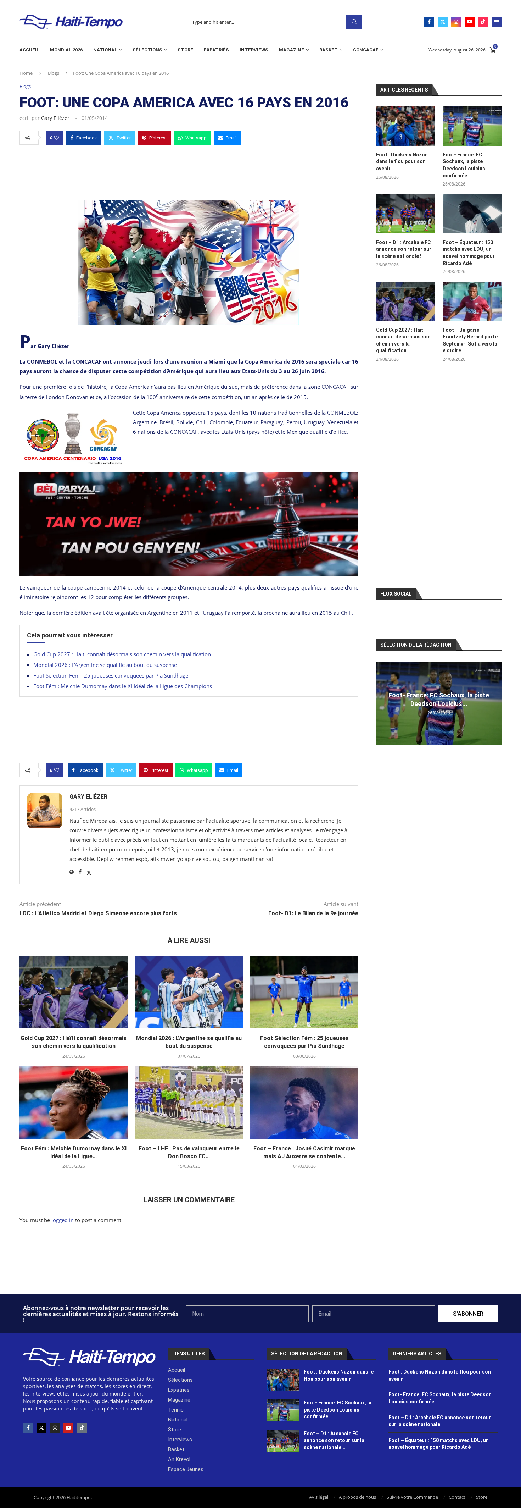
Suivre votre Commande (412, 1497)
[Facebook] (429, 22)
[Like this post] (56, 138)
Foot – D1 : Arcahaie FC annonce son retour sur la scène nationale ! (403, 249)
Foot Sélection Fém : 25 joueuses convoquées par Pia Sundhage (110, 675)
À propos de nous (357, 1497)
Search (354, 22)
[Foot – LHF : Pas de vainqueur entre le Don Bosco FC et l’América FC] (189, 1102)
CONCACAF (366, 50)
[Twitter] (443, 22)
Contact (457, 1497)
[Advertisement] (188, 170)
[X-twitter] (41, 1428)
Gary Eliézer (55, 118)
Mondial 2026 (66, 50)
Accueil (29, 50)
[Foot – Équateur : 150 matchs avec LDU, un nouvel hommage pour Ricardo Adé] (472, 213)
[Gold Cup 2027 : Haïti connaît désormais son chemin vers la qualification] (73, 992)
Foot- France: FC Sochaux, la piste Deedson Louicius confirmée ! (464, 165)
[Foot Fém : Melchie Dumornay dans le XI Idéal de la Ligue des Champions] (73, 1102)
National (105, 50)
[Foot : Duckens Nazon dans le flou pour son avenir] (405, 126)
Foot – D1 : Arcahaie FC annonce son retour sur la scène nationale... (334, 1440)
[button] (382, 703)
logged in (62, 1219)
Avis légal (318, 1497)
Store (185, 50)
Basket (328, 50)
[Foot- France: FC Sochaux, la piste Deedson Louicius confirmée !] (472, 126)
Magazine (291, 50)
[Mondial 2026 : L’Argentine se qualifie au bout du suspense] (189, 992)
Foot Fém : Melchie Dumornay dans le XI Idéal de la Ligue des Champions (122, 686)
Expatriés (216, 50)
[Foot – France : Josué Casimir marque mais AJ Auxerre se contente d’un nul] (304, 1102)
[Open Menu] (497, 22)
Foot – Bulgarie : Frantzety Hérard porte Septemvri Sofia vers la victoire (470, 340)
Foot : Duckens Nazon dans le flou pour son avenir (402, 161)
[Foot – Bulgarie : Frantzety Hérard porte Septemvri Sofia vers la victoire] (472, 301)
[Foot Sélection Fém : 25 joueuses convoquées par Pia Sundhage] (304, 992)
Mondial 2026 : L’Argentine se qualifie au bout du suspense (105, 664)
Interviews (254, 50)
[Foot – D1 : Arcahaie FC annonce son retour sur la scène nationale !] (405, 213)
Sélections (147, 50)
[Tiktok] (483, 22)
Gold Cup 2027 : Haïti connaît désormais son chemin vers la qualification (122, 654)
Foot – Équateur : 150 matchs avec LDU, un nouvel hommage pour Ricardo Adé (469, 252)
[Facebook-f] (28, 1428)
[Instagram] (456, 22)
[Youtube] (470, 22)
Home (26, 73)
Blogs (53, 73)
